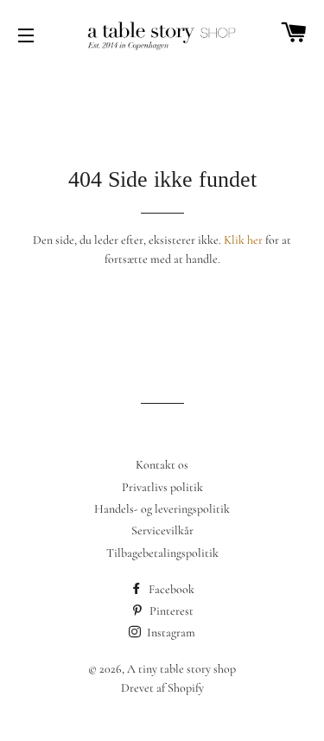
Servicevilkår (162, 530)
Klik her (243, 240)
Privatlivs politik (162, 487)
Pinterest (170, 611)
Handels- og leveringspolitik (162, 508)
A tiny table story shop (181, 668)
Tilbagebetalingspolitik (162, 553)
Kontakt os (162, 464)
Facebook (170, 589)
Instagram (169, 632)
